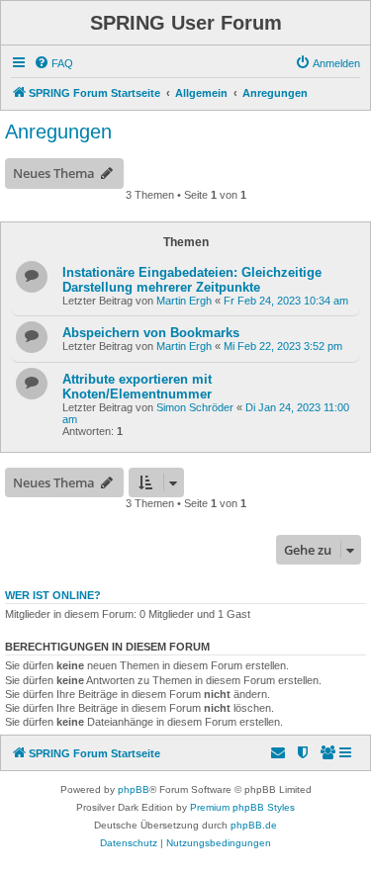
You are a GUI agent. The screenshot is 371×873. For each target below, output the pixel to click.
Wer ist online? (53, 595)
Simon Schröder (194, 407)
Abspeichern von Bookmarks (150, 332)
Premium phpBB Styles (242, 807)
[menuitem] (53, 63)
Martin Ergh (184, 300)
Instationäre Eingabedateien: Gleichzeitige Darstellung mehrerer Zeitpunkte (192, 280)
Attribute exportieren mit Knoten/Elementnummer (137, 386)
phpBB (133, 789)
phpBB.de (254, 825)
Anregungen (58, 131)
